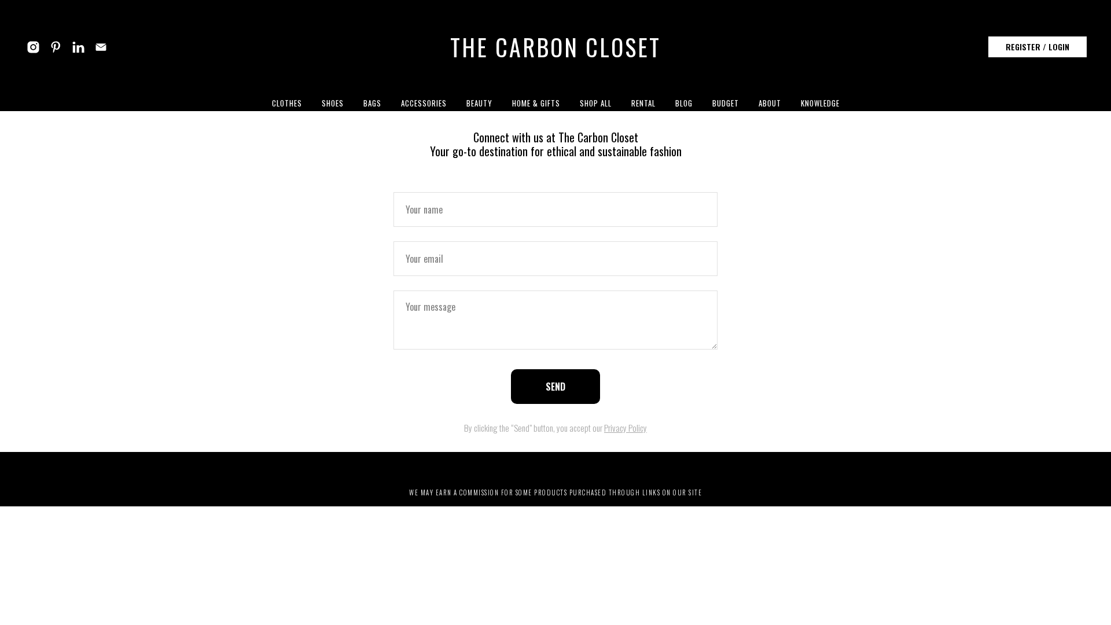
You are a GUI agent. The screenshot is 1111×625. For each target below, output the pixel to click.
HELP (612, 467)
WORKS (539, 467)
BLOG (684, 103)
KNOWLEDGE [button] (820, 103)
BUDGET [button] (725, 103)
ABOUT (452, 467)
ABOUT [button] (770, 103)
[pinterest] (56, 47)
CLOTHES (287, 103)
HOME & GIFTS (536, 103)
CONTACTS (653, 467)
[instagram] (33, 47)
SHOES (333, 103)
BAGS (372, 103)
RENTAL (643, 103)
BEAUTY (479, 103)
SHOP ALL (596, 103)
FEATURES (495, 467)
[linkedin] (78, 47)
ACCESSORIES (424, 103)
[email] (101, 47)
